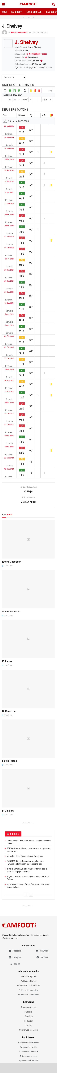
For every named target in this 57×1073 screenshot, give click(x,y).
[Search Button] (53, 4)
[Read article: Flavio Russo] (28, 738)
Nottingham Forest (38, 54)
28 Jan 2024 (9, 270)
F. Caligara (8, 810)
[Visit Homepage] (28, 4)
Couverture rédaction (28, 1029)
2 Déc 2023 (9, 369)
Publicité (28, 1011)
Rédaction (28, 1020)
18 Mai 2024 (9, 137)
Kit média (28, 1016)
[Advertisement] (28, 1067)
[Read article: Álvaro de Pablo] (28, 589)
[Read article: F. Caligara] (28, 788)
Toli (4, 11)
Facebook (17, 950)
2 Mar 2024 (9, 225)
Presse (28, 1025)
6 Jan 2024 (9, 325)
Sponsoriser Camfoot (28, 1060)
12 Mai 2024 (9, 148)
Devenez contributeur (28, 1051)
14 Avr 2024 (9, 181)
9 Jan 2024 (9, 314)
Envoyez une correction (28, 1042)
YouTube (44, 957)
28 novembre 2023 (40, 32)
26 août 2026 (8, 566)
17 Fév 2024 (9, 237)
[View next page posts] (31, 895)
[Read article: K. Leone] (28, 639)
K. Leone (7, 661)
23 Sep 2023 (9, 458)
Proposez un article (28, 1047)
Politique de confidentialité (28, 985)
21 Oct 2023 (9, 424)
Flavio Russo (9, 761)
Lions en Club (34, 11)
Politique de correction (28, 990)
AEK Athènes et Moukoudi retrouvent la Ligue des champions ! (28, 849)
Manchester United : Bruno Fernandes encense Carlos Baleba (28, 885)
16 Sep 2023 (9, 469)
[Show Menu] (3, 4)
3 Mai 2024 (9, 159)
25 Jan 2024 (9, 281)
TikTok (17, 963)
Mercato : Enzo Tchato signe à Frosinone (25, 856)
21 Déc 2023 (9, 347)
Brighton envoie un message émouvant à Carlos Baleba (28, 878)
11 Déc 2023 (9, 358)
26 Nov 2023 (9, 380)
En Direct (16, 11)
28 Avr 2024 (9, 170)
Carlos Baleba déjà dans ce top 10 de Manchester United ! (29, 842)
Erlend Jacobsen (11, 561)
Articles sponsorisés (28, 1056)
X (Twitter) (44, 950)
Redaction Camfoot (19, 32)
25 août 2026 (8, 615)
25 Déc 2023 (9, 336)
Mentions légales (28, 976)
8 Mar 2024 (9, 214)
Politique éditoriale (28, 981)
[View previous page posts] (26, 895)
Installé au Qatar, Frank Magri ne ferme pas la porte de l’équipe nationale (27, 870)
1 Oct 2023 (9, 447)
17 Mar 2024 (9, 203)
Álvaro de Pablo (11, 611)
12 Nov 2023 (9, 391)
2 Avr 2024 (9, 192)
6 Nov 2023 (9, 402)
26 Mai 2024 (9, 126)
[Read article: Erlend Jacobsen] (28, 539)
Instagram (16, 957)
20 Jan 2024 (9, 292)
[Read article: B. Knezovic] (28, 689)
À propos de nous (28, 1007)
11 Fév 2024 (9, 248)
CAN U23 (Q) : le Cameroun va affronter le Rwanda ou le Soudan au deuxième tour (25, 862)
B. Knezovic (9, 711)
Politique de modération (28, 994)
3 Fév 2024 (9, 259)
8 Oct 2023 (9, 436)
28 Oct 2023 (9, 413)
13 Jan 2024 (9, 303)
